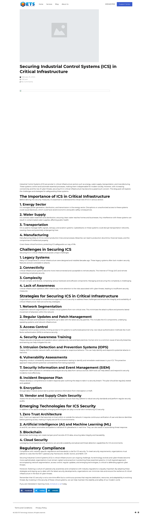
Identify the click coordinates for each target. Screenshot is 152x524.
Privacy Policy (41, 508)
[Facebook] (135, 512)
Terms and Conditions (23, 508)
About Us (65, 4)
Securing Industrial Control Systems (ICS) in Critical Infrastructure (68, 69)
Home (41, 4)
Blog (57, 4)
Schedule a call (56, 484)
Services (49, 4)
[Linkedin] (138, 512)
